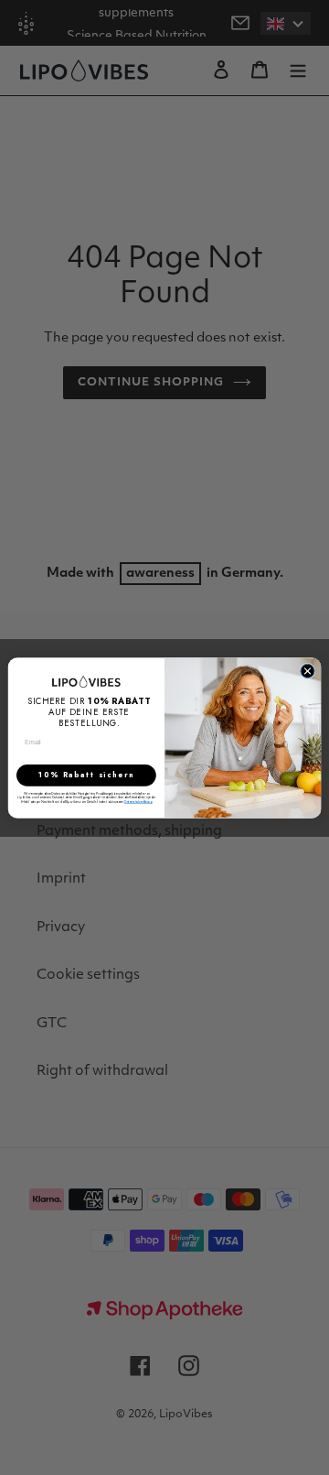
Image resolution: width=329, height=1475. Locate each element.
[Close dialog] (307, 671)
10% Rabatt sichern (86, 774)
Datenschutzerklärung (137, 800)
